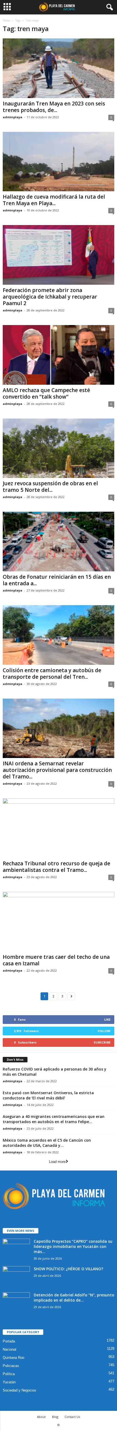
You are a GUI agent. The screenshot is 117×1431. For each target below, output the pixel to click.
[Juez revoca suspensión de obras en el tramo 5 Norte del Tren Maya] (58, 448)
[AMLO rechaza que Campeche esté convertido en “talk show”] (58, 355)
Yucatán (9, 1382)
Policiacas (11, 1366)
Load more (57, 1162)
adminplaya (12, 117)
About (41, 1417)
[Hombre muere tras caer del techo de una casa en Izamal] (58, 921)
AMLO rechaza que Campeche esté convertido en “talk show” (46, 393)
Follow (104, 1031)
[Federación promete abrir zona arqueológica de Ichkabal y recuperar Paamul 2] (58, 255)
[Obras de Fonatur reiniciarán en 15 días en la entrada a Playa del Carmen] (58, 541)
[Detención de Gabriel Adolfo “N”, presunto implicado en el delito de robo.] (16, 1302)
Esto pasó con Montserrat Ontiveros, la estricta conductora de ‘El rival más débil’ (48, 1095)
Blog (55, 1417)
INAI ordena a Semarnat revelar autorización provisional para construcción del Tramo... (57, 770)
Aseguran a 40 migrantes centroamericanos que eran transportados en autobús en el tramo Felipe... (53, 1119)
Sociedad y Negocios (19, 1390)
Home (6, 20)
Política (9, 1374)
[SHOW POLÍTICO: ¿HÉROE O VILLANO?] (16, 1276)
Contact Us (72, 1417)
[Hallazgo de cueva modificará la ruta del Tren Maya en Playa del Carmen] (58, 162)
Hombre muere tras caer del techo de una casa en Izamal (56, 960)
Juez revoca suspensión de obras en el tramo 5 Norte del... (50, 486)
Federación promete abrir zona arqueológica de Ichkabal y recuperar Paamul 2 (50, 297)
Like (107, 1019)
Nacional (9, 1349)
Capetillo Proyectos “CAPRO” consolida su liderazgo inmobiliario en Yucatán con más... (73, 1246)
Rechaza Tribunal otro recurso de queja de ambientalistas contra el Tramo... (56, 867)
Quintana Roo (13, 1358)
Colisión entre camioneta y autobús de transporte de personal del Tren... (52, 673)
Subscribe (102, 1042)
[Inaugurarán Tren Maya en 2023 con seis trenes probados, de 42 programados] (58, 68)
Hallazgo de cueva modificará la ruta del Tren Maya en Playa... (54, 200)
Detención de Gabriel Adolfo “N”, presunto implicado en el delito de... (74, 1297)
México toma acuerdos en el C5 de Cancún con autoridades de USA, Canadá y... (47, 1143)
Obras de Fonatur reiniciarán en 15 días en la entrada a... (57, 580)
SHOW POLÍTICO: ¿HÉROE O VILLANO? (68, 1268)
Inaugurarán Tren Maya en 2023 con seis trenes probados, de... (54, 107)
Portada (9, 1341)
